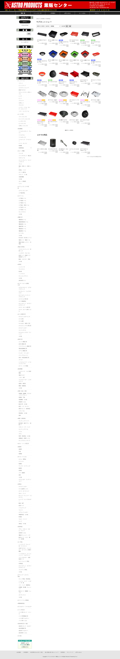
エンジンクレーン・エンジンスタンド (25, 161)
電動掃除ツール (22, 231)
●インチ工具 (20, 114)
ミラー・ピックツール (24, 111)
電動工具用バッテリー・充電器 (25, 243)
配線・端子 (21, 503)
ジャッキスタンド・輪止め (25, 155)
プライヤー (21, 105)
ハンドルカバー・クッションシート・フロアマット (25, 554)
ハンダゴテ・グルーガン (24, 253)
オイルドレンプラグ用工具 (25, 325)
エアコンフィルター (23, 512)
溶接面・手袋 (22, 397)
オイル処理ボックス (23, 488)
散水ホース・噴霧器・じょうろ (25, 591)
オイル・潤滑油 (22, 459)
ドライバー (21, 100)
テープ (20, 521)
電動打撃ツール (22, 226)
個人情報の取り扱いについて (51, 652)
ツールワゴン (22, 135)
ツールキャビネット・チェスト (25, 132)
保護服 (20, 453)
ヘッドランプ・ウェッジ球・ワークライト (24, 545)
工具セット (21, 102)
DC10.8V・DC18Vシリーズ (25, 237)
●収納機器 (42, 18)
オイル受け (21, 318)
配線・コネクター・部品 (24, 259)
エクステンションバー (24, 87)
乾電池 (20, 516)
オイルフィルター (23, 327)
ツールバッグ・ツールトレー (25, 140)
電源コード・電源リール (24, 240)
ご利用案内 (52, 13)
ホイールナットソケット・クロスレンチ (25, 296)
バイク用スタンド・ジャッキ (25, 613)
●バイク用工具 (21, 609)
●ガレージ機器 (21, 150)
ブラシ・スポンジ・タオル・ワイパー (24, 529)
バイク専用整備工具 (23, 616)
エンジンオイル (22, 330)
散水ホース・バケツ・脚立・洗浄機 (24, 538)
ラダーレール (22, 157)
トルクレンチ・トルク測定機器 (25, 372)
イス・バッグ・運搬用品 (24, 585)
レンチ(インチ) (22, 121)
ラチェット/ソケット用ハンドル (25, 93)
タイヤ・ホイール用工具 (24, 307)
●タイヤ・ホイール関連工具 (23, 284)
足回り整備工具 (22, 344)
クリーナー (21, 461)
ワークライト (22, 269)
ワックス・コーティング (24, 466)
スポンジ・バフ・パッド (24, 427)
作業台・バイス (22, 170)
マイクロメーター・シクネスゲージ (25, 380)
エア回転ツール (22, 198)
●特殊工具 (20, 339)
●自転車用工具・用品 (23, 623)
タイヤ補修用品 (22, 301)
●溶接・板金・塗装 (22, 391)
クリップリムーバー (23, 355)
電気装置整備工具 (23, 348)
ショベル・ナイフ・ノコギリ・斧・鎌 (25, 582)
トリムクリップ (22, 507)
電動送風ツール (22, 224)
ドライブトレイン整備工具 (25, 346)
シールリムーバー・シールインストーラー (25, 362)
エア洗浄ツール (22, 207)
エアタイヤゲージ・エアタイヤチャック (25, 288)
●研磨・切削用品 (22, 418)
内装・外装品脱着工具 (24, 357)
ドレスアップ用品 (23, 569)
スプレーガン (22, 410)
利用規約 (63, 652)
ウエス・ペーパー (23, 519)
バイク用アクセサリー (24, 618)
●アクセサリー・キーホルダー (25, 606)
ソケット (21, 83)
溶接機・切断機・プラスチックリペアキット (25, 394)
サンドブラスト (22, 211)
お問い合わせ (67, 13)
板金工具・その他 (23, 404)
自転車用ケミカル (23, 632)
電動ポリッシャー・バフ (24, 535)
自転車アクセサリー (23, 630)
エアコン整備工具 (23, 350)
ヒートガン (21, 233)
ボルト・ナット (22, 493)
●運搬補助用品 (21, 603)
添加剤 (20, 470)
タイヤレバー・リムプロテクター (25, 292)
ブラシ (20, 433)
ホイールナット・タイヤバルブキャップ (25, 304)
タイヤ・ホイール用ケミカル (25, 310)
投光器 (20, 271)
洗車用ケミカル (22, 532)
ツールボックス (22, 137)
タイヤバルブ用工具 (23, 299)
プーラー (21, 359)
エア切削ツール (22, 202)
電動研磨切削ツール (23, 221)
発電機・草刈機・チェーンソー (25, 588)
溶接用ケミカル (22, 401)
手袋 (20, 451)
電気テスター (22, 375)
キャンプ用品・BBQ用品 (24, 578)
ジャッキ (21, 153)
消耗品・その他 (22, 523)
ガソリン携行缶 (22, 172)
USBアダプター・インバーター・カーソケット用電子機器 (25, 550)
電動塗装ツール (22, 228)
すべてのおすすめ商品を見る (94, 156)
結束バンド (21, 505)
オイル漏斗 (21, 321)
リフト (20, 183)
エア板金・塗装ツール (24, 205)
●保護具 (19, 446)
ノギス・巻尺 (22, 377)
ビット (20, 98)
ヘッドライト (22, 273)
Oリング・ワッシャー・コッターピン (25, 496)
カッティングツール (23, 429)
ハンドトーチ (22, 266)
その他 (20, 179)
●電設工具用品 (21, 246)
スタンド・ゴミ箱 (23, 174)
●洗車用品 (20, 526)
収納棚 (20, 145)
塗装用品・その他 (23, 413)
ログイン (97, 13)
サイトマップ (70, 652)
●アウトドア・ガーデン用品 (23, 575)
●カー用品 (20, 542)
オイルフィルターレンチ (24, 316)
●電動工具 (20, 217)
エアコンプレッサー (23, 190)
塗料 (20, 415)
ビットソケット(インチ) (24, 119)
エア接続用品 (22, 192)
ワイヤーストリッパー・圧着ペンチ (25, 250)
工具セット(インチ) (23, 125)
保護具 (20, 449)
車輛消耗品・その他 (23, 514)
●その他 (19, 635)
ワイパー (21, 510)
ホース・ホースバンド (24, 491)
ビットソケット (22, 85)
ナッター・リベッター (24, 353)
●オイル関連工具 (22, 314)
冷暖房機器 (21, 176)
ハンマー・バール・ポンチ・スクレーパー (24, 108)
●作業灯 (19, 264)
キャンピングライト (23, 276)
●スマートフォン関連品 (23, 600)
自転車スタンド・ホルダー (25, 626)
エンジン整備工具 (23, 341)
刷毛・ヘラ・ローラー (24, 406)
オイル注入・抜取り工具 (24, 323)
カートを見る (82, 13)
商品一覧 (23, 13)
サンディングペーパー (24, 420)
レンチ (20, 96)
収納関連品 (48, 18)
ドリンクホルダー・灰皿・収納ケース (25, 558)
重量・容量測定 (22, 385)
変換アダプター (22, 90)
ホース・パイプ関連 (23, 365)
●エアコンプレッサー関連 (23, 187)
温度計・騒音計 (22, 383)
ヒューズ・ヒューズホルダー (25, 500)
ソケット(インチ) (23, 116)
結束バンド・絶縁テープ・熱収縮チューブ (25, 256)
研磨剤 (20, 463)
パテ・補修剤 (22, 472)
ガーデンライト (22, 594)
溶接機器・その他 (23, 399)
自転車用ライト (22, 280)
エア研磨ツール (22, 200)
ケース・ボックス (23, 143)
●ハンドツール (21, 80)
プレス (20, 164)
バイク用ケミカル (23, 620)
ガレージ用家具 (22, 181)
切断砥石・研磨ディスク (24, 438)
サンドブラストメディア (24, 440)
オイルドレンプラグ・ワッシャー (25, 333)
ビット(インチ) (22, 123)
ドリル (20, 431)
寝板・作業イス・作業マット (25, 167)
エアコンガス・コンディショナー (25, 480)
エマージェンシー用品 (24, 561)
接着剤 (20, 468)
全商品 (37, 18)
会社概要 (19, 652)
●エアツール (20, 195)
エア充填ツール (22, 209)
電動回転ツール (22, 219)
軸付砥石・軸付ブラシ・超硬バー (25, 424)
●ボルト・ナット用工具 (23, 443)
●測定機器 (20, 368)
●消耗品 (19, 484)
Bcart (76, 656)
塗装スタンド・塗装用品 (24, 408)
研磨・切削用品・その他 (24, 436)
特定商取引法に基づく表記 (36, 652)
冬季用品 (21, 563)
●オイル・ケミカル (22, 456)
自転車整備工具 (22, 628)
